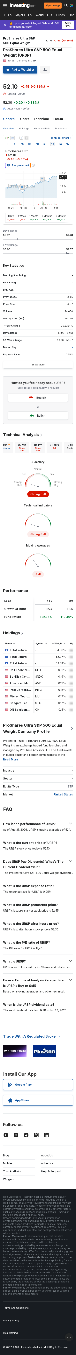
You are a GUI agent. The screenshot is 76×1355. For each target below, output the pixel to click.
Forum (58, 119)
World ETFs (43, 15)
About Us (47, 1155)
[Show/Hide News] (26, 138)
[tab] (22, 447)
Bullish (41, 415)
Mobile (7, 1163)
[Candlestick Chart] (7, 138)
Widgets (8, 1179)
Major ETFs (23, 15)
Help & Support (51, 1171)
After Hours (13, 108)
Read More (10, 759)
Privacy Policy (11, 1320)
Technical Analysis (21, 434)
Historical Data (42, 128)
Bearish (41, 397)
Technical (41, 119)
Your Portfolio (12, 1171)
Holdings (24, 128)
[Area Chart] (12, 138)
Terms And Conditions (16, 1307)
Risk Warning (10, 1332)
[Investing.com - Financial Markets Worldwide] (23, 5)
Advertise (47, 1163)
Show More (38, 364)
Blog (6, 1155)
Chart (24, 119)
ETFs (7, 15)
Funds (60, 15)
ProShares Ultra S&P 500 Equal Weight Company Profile (32, 728)
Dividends (61, 128)
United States (63, 794)
